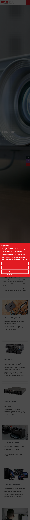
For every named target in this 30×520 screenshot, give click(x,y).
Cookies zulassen (15, 263)
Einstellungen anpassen (15, 272)
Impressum (20, 274)
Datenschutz (14, 274)
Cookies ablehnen (15, 267)
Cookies (9, 274)
